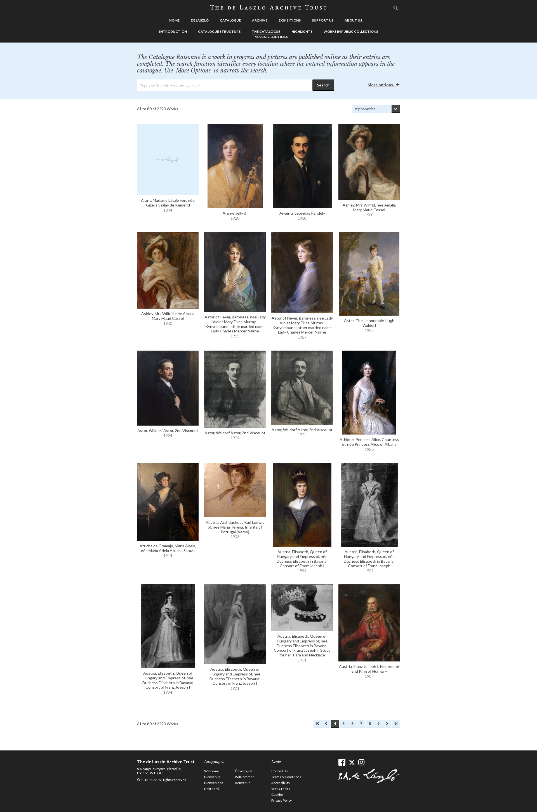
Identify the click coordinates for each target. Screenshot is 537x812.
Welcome (211, 771)
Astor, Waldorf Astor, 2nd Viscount (167, 430)
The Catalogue (266, 31)
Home (174, 20)
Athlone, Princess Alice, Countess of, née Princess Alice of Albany (369, 442)
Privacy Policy (281, 800)
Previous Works (326, 724)
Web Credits (280, 789)
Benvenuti (243, 783)
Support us (322, 20)
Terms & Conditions (286, 777)
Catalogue (230, 20)
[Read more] (168, 159)
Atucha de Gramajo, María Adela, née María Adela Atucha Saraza (168, 548)
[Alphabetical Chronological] (376, 109)
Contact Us (279, 771)
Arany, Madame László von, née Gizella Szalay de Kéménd (168, 202)
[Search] (396, 8)
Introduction (173, 31)
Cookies (277, 794)
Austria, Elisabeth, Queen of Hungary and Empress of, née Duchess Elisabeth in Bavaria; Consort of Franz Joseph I (302, 558)
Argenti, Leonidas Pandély (302, 213)
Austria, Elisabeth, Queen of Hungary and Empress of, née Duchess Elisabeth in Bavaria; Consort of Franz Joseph (369, 558)
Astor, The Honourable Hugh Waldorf (369, 323)
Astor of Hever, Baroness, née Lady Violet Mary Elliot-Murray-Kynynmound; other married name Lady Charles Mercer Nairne (235, 324)
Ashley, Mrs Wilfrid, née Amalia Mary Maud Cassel (369, 207)
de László (200, 20)
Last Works (396, 724)
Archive (259, 20)
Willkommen (245, 777)
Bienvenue (212, 777)
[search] (224, 85)
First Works (318, 724)
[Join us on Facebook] (341, 762)
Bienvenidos (213, 783)
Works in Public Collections (351, 31)
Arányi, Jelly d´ (235, 213)
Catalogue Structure (219, 31)
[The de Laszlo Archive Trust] (268, 7)
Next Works (387, 724)
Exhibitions (290, 20)
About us (353, 20)
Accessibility (280, 783)
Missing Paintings (271, 37)
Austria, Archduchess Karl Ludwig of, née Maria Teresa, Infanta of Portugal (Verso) (235, 527)
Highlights (301, 31)
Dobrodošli (212, 789)
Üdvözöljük (243, 771)
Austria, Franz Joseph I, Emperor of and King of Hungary (369, 668)
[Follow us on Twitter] (351, 762)
